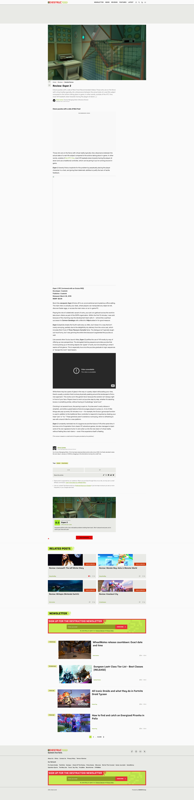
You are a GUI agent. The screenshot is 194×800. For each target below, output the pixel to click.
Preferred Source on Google (83, 485)
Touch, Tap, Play (73, 767)
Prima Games (90, 765)
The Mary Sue (63, 767)
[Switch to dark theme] (142, 2)
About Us (50, 758)
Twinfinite (62, 765)
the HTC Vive (69, 158)
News (107, 2)
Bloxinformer (89, 767)
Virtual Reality (65, 463)
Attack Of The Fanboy (79, 765)
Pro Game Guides (53, 765)
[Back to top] (48, 538)
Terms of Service (100, 630)
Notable (58, 463)
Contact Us (62, 758)
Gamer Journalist (120, 765)
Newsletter (99, 2)
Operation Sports (53, 767)
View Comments (84, 537)
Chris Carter (59, 100)
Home (54, 82)
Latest (130, 2)
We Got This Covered (108, 765)
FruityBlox (82, 767)
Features (122, 2)
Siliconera (98, 765)
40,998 (99, 737)
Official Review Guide (66, 524)
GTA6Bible (98, 767)
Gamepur (68, 765)
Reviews (114, 2)
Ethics (56, 758)
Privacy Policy (110, 630)
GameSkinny (130, 765)
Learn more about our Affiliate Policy (76, 482)
